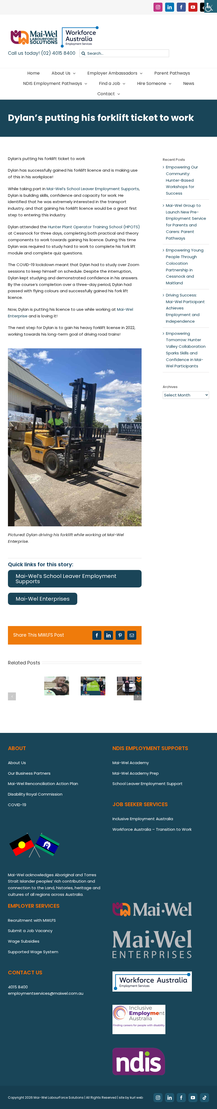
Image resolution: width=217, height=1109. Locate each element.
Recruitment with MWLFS (32, 920)
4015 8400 (18, 987)
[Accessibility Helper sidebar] (210, 6)
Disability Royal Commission (35, 794)
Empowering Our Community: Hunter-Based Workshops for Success (182, 180)
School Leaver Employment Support (148, 783)
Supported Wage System (33, 952)
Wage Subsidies (23, 941)
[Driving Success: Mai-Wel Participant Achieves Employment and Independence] (129, 679)
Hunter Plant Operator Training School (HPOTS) (94, 227)
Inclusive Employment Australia (142, 819)
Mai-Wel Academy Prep (135, 773)
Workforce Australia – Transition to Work (152, 829)
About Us (17, 762)
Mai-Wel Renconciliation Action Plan (43, 783)
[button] (12, 696)
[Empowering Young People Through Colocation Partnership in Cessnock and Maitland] (93, 679)
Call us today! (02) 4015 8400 (41, 53)
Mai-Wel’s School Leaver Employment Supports (93, 188)
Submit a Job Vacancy (30, 930)
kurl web (136, 1097)
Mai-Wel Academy (130, 762)
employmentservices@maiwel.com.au (45, 993)
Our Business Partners (29, 773)
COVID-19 (17, 804)
